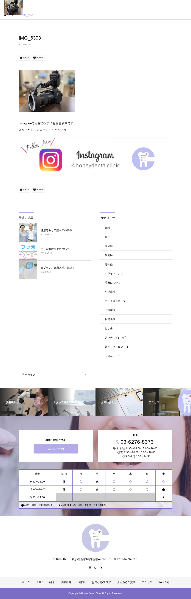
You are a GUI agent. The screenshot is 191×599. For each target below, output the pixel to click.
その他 (109, 264)
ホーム (26, 582)
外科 (107, 227)
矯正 (107, 236)
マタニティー (112, 355)
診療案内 (66, 582)
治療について (112, 282)
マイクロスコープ (115, 300)
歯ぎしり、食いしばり (118, 346)
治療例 (81, 582)
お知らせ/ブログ (101, 582)
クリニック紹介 (45, 582)
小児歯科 (110, 291)
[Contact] (95, 568)
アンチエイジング (115, 337)
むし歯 (109, 328)
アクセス (147, 582)
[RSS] (101, 568)
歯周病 (109, 255)
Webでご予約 (56, 448)
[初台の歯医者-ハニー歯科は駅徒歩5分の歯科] (95, 538)
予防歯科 (110, 310)
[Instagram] (90, 568)
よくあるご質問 (126, 582)
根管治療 (110, 319)
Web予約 (164, 582)
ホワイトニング (114, 273)
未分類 (109, 246)
